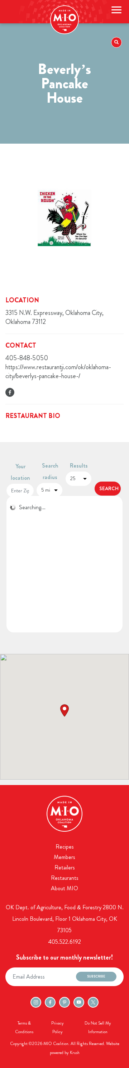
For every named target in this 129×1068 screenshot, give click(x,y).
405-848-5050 (26, 358)
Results (79, 465)
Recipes (65, 846)
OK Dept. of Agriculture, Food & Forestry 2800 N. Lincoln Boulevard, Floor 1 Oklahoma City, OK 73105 (65, 918)
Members (64, 857)
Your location (20, 472)
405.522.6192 (64, 942)
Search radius (50, 471)
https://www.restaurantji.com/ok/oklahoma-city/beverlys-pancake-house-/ (58, 371)
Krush (75, 1052)
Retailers (64, 867)
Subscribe (96, 976)
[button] (64, 710)
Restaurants (64, 878)
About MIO (64, 888)
